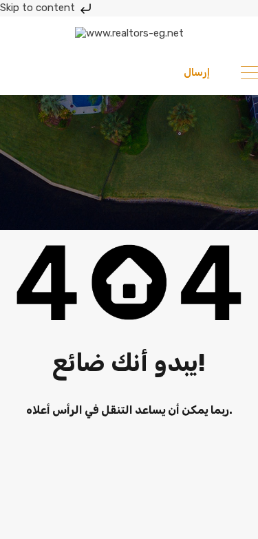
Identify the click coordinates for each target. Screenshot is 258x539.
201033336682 (70, 72)
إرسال (197, 72)
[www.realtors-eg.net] (129, 33)
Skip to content (39, 7)
